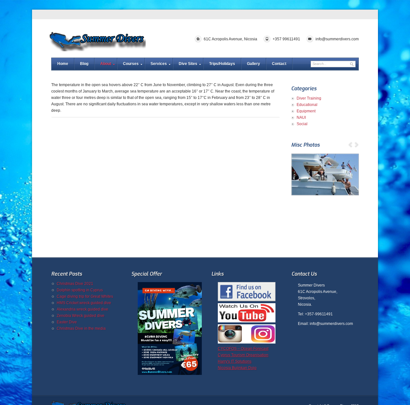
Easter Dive (67, 322)
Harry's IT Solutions (234, 361)
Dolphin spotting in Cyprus (80, 290)
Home (62, 63)
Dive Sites (188, 63)
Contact (279, 63)
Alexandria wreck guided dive (82, 309)
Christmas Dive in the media (81, 328)
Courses (131, 63)
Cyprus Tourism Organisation (243, 355)
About (105, 63)
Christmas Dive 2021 (75, 283)
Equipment (306, 111)
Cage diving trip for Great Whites (85, 296)
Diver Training (309, 98)
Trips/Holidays (222, 63)
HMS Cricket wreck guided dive (84, 303)
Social (302, 124)
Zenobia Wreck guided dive (80, 315)
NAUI (301, 117)
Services (159, 63)
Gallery (253, 63)
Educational (307, 104)
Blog (84, 63)
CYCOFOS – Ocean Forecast (243, 348)
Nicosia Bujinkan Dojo (237, 368)
